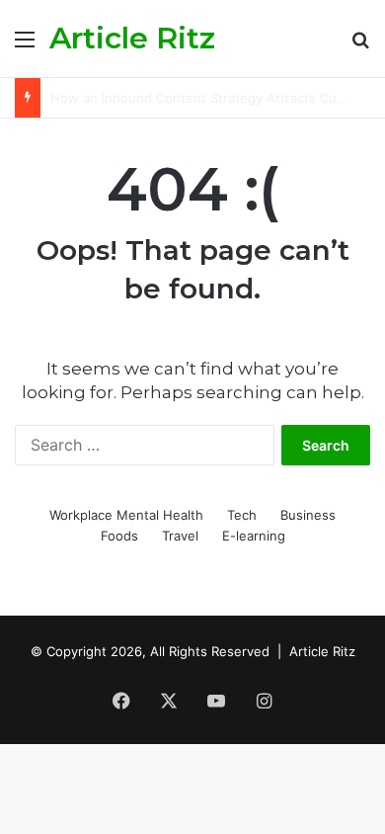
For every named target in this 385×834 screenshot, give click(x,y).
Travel (180, 535)
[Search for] (360, 46)
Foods (119, 535)
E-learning (253, 535)
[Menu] (25, 46)
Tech (242, 515)
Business (308, 515)
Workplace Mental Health (126, 515)
